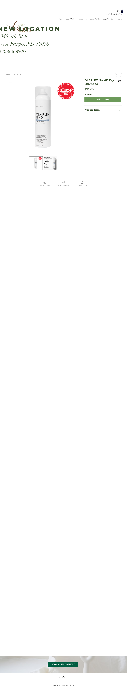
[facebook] (121, 11)
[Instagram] (118, 11)
